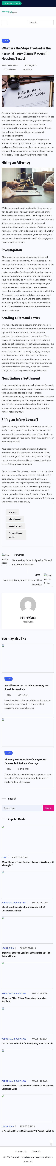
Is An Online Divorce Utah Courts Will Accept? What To (28, 1131)
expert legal (8, 227)
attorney (12, 512)
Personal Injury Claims (15, 535)
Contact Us (21, 1151)
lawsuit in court (16, 526)
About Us (36, 1151)
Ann (9, 695)
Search (48, 808)
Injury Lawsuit (15, 519)
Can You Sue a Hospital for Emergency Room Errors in (27, 1043)
